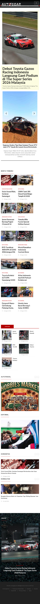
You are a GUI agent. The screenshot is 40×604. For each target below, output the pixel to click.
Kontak (36, 588)
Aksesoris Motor (7, 216)
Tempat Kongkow (20, 393)
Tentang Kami (6, 588)
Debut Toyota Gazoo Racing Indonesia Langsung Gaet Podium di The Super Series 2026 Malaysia (20, 75)
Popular (7, 326)
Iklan (30, 590)
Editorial (20, 431)
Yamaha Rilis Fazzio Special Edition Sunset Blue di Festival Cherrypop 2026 (24, 224)
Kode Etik (13, 590)
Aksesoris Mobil (22, 244)
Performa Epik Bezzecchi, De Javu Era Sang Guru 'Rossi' (20, 435)
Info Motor (21, 216)
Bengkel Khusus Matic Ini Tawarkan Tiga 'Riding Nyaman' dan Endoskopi (19, 497)
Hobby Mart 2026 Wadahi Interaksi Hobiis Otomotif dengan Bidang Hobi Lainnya (20, 397)
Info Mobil (21, 189)
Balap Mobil (20, 565)
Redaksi (29, 588)
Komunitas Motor (7, 189)
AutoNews (21, 272)
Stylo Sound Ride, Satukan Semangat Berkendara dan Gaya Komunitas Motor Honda (19, 472)
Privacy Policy (22, 590)
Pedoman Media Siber (18, 588)
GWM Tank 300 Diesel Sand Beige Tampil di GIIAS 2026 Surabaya (25, 195)
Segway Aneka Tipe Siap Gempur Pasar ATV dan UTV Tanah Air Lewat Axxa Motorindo (20, 146)
